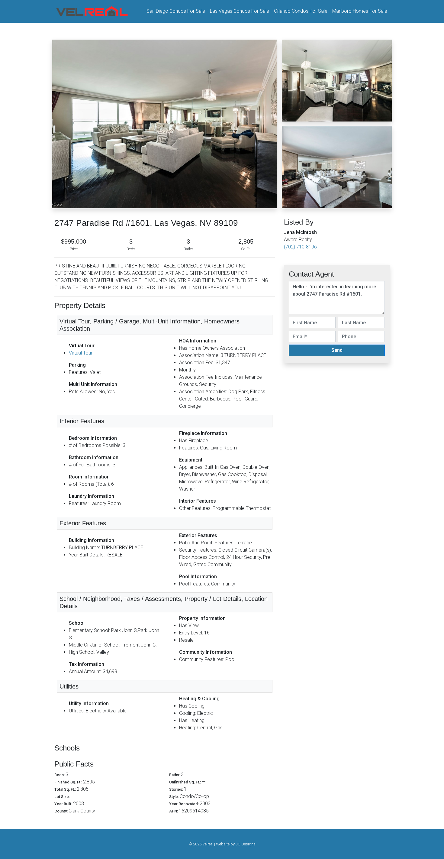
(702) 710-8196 (300, 247)
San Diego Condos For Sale (175, 11)
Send (337, 350)
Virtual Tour (80, 353)
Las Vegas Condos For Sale (239, 11)
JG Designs (246, 844)
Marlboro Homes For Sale (359, 11)
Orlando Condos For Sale (300, 11)
